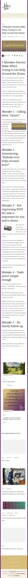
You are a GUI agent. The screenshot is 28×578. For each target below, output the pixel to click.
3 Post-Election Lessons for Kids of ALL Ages (14, 519)
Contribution (9, 513)
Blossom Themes (20, 573)
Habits (16, 513)
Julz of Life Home (14, 558)
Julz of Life (9, 457)
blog (3, 24)
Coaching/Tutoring (14, 566)
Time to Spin (5, 460)
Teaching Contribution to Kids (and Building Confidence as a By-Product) (13, 493)
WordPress (17, 575)
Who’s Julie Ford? (14, 562)
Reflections (11, 515)
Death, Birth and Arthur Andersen (12, 549)
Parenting (16, 457)
